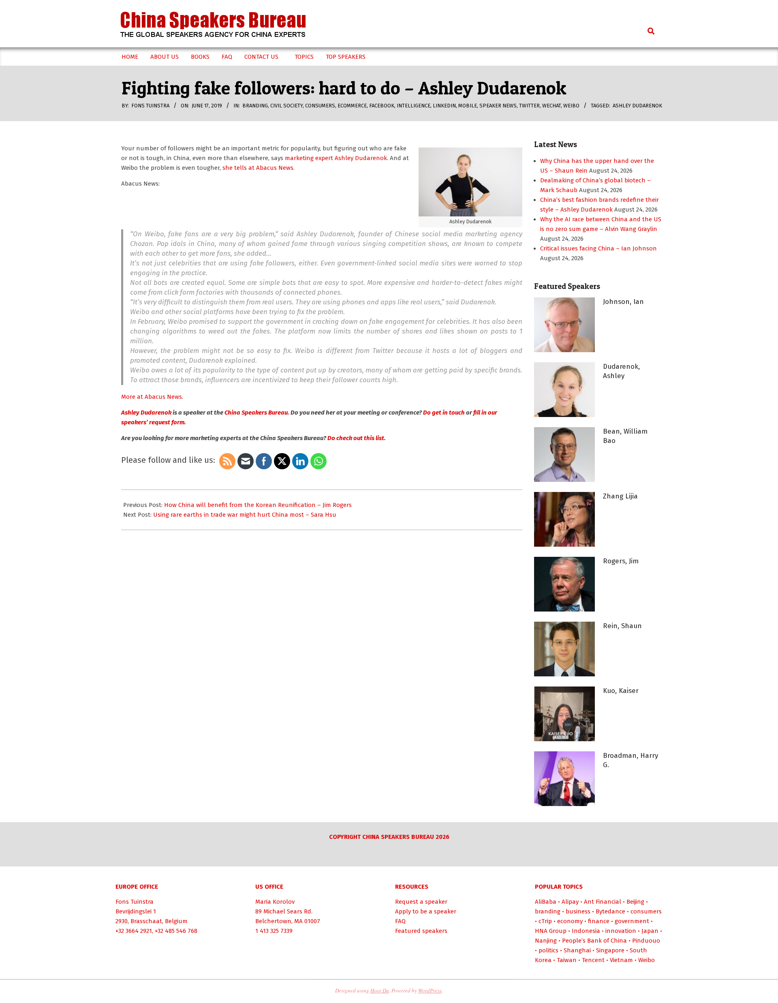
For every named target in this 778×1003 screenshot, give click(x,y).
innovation (620, 931)
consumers (320, 106)
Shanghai (577, 950)
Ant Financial (602, 901)
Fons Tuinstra (134, 901)
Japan (649, 931)
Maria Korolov (275, 901)
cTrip (545, 921)
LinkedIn (444, 106)
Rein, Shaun (622, 626)
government (632, 921)
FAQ (400, 921)
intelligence (413, 106)
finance (598, 921)
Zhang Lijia (620, 496)
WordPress (430, 990)
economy (570, 921)
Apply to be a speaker (425, 911)
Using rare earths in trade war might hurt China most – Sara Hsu (244, 514)
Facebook (381, 106)
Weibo (571, 106)
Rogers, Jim (621, 561)
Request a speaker (421, 901)
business (578, 911)
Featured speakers (421, 931)
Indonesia (586, 931)
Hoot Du (379, 990)
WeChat (551, 106)
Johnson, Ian (623, 301)
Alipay (570, 901)
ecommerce (352, 106)
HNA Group (550, 931)
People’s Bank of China (594, 940)
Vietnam (621, 960)
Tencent (593, 960)
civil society (286, 106)
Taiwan (567, 960)
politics (548, 950)
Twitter (529, 106)
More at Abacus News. (152, 396)
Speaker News (498, 106)
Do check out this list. (356, 438)
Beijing (635, 901)
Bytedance (610, 911)
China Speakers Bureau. (256, 412)
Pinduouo (646, 940)
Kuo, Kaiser (621, 690)
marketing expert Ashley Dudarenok (336, 158)
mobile (467, 106)
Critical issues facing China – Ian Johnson (598, 248)
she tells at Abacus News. (258, 167)
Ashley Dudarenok (637, 106)
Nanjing (546, 940)
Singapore (610, 950)
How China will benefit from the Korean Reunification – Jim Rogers (258, 505)
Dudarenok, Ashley (621, 371)
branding (255, 106)
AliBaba (545, 901)
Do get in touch (443, 412)
